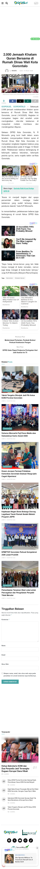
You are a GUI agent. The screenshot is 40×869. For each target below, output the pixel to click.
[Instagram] (25, 840)
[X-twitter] (15, 840)
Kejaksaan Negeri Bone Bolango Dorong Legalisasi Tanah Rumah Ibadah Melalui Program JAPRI (19, 514)
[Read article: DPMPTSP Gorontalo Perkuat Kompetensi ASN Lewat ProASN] (20, 536)
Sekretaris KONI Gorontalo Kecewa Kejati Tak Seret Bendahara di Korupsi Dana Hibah (22, 799)
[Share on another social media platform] (35, 101)
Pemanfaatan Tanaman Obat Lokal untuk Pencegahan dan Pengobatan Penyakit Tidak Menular (19, 593)
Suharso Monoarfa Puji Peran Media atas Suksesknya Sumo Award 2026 (19, 434)
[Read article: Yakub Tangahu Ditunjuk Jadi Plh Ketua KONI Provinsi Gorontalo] (20, 379)
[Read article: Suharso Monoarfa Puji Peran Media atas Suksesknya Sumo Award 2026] (20, 417)
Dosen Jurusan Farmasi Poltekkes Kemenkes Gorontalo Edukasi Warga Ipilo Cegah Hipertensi (19, 474)
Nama (3, 645)
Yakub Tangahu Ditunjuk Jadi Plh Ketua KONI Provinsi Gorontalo (18, 396)
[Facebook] (9, 840)
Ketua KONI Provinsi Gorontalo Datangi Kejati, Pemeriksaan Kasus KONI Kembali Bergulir (22, 781)
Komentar (6, 619)
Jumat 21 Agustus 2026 (8, 401)
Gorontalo (9, 278)
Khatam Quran (20, 278)
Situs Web (5, 664)
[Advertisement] (20, 28)
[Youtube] (20, 840)
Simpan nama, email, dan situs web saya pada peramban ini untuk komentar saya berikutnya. (20, 674)
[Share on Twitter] (20, 101)
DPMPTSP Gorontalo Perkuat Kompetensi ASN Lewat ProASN (19, 553)
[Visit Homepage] (20, 3)
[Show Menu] (2, 3)
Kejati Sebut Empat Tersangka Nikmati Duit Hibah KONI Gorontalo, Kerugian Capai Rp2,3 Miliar (23, 790)
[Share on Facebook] (12, 101)
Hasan (14, 71)
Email (3, 655)
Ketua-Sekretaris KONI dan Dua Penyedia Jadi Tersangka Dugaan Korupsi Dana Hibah (15, 768)
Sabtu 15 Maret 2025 (26, 71)
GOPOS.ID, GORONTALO (13, 106)
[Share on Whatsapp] (27, 101)
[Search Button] (7, 3)
